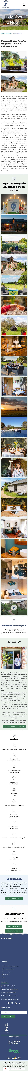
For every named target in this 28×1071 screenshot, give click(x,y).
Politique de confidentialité (19, 1066)
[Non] (26, 1065)
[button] (24, 5)
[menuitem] (12, 966)
